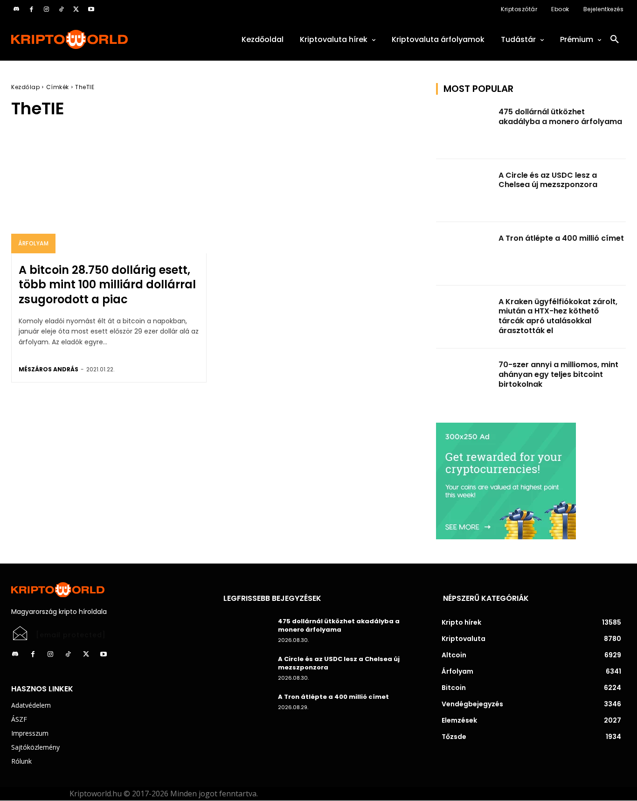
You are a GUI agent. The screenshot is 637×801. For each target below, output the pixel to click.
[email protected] (71, 635)
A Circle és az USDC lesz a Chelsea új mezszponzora (548, 180)
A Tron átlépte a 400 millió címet (561, 238)
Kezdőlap (25, 87)
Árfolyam (33, 243)
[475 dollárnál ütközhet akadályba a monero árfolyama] (464, 127)
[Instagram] (46, 9)
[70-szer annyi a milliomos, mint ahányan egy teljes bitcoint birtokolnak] (464, 380)
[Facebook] (31, 9)
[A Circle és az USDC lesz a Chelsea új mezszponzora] (464, 191)
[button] (614, 39)
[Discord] (16, 9)
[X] (76, 9)
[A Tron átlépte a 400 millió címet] (464, 254)
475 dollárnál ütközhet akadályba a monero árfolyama (560, 116)
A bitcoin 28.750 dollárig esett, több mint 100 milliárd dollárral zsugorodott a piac (107, 284)
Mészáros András (48, 369)
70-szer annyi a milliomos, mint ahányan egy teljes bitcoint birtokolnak (558, 374)
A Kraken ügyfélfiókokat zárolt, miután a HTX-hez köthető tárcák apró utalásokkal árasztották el (558, 316)
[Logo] (106, 39)
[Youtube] (91, 9)
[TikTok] (61, 9)
